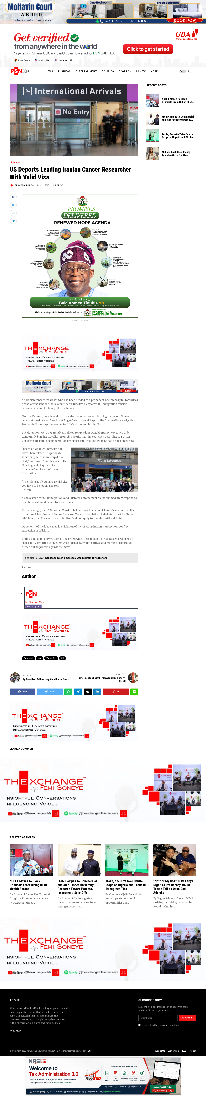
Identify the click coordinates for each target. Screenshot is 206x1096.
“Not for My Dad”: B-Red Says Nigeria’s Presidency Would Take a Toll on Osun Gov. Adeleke (173, 887)
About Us (160, 1051)
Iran (39, 658)
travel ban (51, 658)
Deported (28, 658)
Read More (16, 1030)
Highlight (15, 162)
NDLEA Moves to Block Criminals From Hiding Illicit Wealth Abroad (177, 102)
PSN (89, 1051)
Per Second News (24, 185)
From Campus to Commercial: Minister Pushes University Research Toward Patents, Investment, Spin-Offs (178, 121)
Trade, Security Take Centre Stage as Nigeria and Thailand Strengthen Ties (178, 137)
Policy (193, 1051)
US (62, 658)
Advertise (173, 1051)
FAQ (184, 1051)
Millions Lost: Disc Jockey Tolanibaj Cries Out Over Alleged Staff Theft (176, 155)
